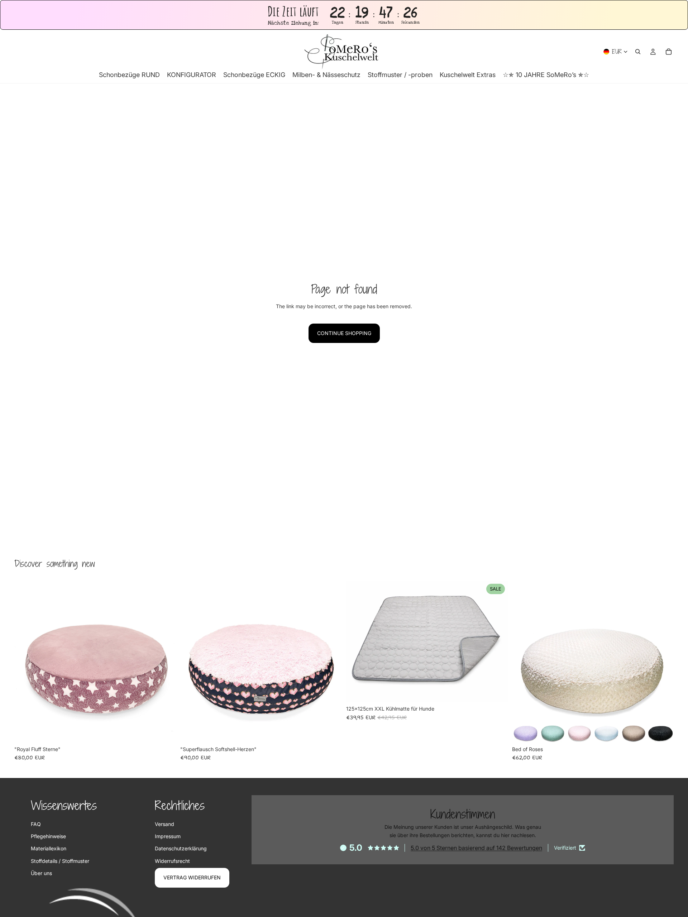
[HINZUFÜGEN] (164, 731)
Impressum (168, 836)
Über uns (41, 873)
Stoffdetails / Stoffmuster (60, 861)
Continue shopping (344, 333)
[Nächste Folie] (165, 661)
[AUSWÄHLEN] (496, 690)
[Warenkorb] (669, 51)
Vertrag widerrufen (192, 877)
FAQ (36, 824)
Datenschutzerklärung (181, 848)
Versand (164, 824)
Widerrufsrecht (172, 861)
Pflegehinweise (48, 836)
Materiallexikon (48, 848)
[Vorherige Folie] (25, 661)
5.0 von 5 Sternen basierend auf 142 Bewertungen (476, 847)
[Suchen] (638, 51)
